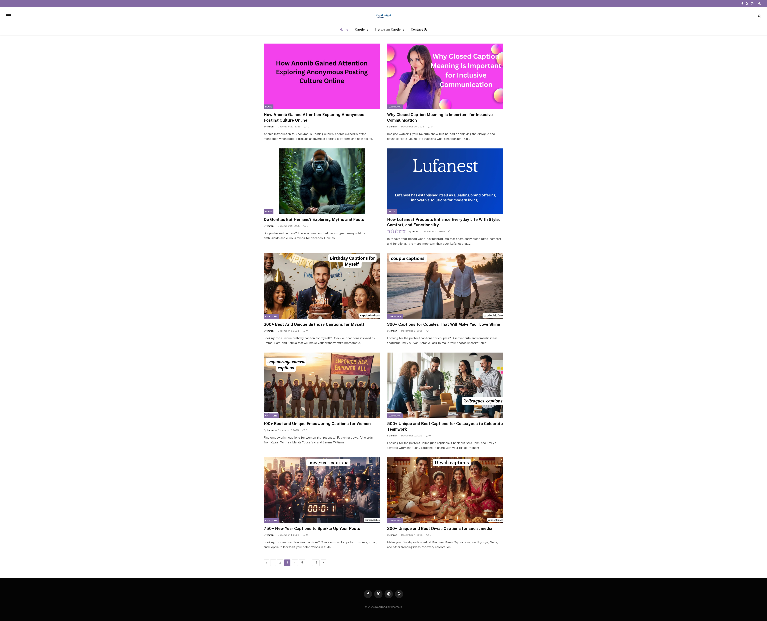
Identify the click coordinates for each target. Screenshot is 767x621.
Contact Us (419, 29)
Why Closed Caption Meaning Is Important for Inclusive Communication (440, 117)
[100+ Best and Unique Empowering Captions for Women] (322, 385)
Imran (270, 126)
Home (344, 29)
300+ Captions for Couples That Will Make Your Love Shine (443, 324)
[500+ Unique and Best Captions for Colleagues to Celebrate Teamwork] (445, 385)
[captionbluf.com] (383, 15)
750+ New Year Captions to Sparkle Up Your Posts (312, 528)
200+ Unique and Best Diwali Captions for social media (439, 528)
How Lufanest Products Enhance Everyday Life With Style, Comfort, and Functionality (443, 222)
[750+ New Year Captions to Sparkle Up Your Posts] (322, 490)
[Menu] (8, 15)
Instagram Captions (389, 29)
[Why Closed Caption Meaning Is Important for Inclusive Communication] (445, 76)
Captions (361, 29)
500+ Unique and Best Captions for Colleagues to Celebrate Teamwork (445, 426)
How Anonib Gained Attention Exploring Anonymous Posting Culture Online (314, 117)
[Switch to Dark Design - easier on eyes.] (759, 3)
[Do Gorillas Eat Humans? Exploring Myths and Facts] (322, 181)
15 (315, 562)
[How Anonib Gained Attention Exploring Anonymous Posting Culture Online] (322, 76)
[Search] (759, 15)
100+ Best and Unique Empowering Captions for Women (317, 423)
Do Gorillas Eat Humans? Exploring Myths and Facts (314, 219)
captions (395, 106)
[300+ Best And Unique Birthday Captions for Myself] (322, 286)
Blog (268, 106)
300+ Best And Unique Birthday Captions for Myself (314, 324)
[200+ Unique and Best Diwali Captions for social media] (445, 490)
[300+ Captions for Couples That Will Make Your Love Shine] (445, 286)
